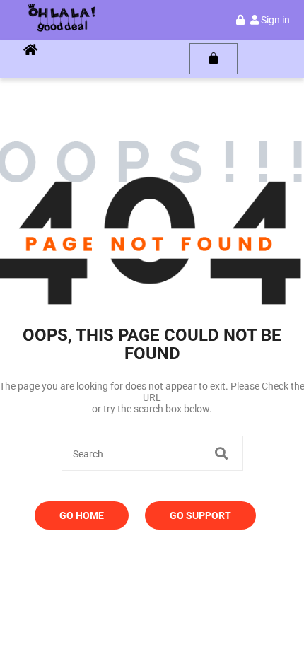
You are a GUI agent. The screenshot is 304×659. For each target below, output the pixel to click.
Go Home (81, 515)
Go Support (200, 515)
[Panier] (213, 58)
